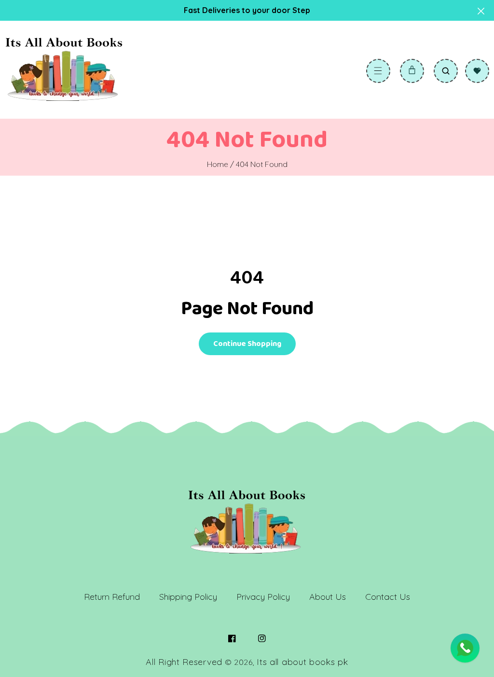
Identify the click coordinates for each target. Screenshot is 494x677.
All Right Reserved (184, 661)
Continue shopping (247, 344)
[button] (378, 71)
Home (217, 164)
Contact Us (387, 596)
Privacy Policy (263, 596)
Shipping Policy (188, 596)
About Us (327, 596)
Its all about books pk (302, 661)
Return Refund (112, 596)
